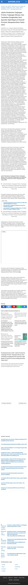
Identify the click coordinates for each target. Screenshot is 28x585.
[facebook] (3, 306)
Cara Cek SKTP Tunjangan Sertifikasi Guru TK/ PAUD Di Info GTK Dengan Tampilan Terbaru (14, 209)
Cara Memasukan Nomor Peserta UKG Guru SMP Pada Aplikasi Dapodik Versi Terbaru (15, 203)
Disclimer (16, 577)
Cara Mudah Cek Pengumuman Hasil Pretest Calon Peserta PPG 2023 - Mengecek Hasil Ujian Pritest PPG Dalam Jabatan (14, 468)
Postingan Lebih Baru (6, 403)
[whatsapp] (19, 306)
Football (3, 571)
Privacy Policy (22, 577)
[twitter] (8, 306)
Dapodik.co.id (14, 2)
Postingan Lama (22, 403)
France (16, 564)
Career (3, 566)
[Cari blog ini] (26, 2)
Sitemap (11, 579)
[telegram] (24, 306)
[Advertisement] (14, 420)
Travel (16, 568)
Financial (4, 568)
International (16, 579)
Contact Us (10, 577)
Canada (3, 564)
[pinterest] (14, 306)
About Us (5, 577)
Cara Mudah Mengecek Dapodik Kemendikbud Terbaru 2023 (14, 444)
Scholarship (17, 566)
